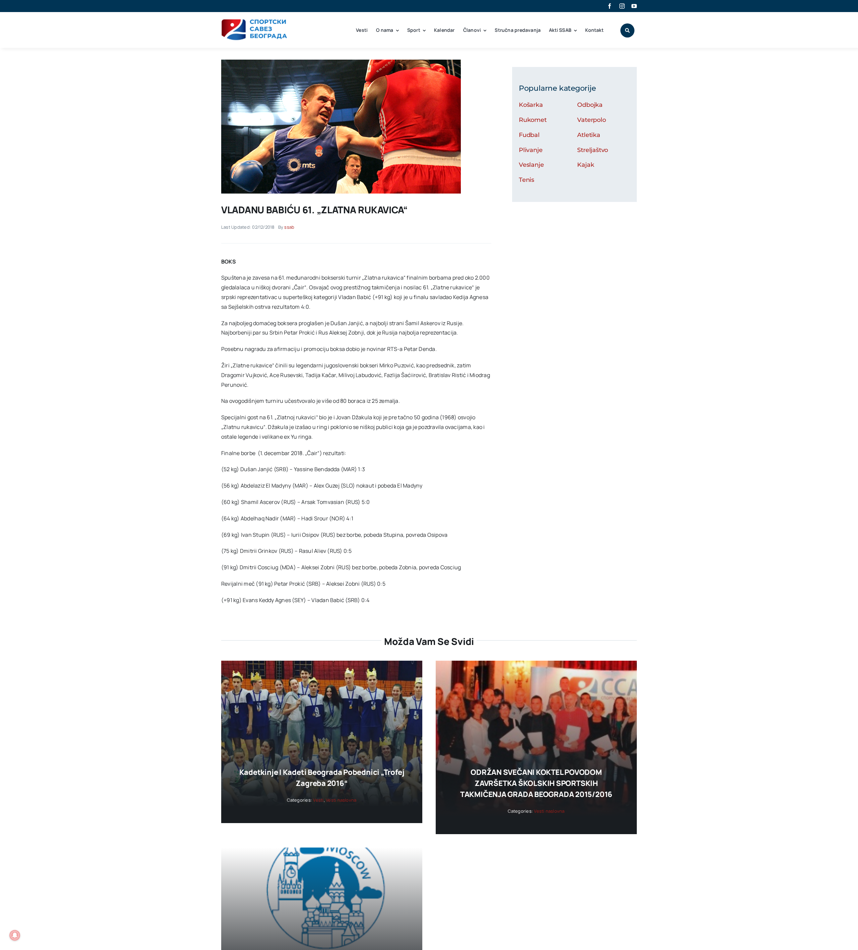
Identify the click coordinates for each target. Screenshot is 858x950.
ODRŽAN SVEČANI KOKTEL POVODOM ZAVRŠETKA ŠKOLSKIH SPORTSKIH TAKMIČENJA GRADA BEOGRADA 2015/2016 (536, 783)
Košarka (531, 104)
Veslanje (531, 164)
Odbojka (590, 104)
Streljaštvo (592, 150)
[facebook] (609, 6)
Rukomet (533, 120)
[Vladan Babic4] (341, 62)
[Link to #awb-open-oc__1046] (627, 30)
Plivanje (531, 150)
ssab (289, 227)
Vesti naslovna (341, 800)
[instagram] (622, 6)
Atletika (588, 135)
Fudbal (529, 135)
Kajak (585, 164)
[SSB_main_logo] (254, 21)
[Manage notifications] (14, 935)
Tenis (526, 180)
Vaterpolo (591, 120)
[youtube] (634, 6)
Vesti (318, 800)
